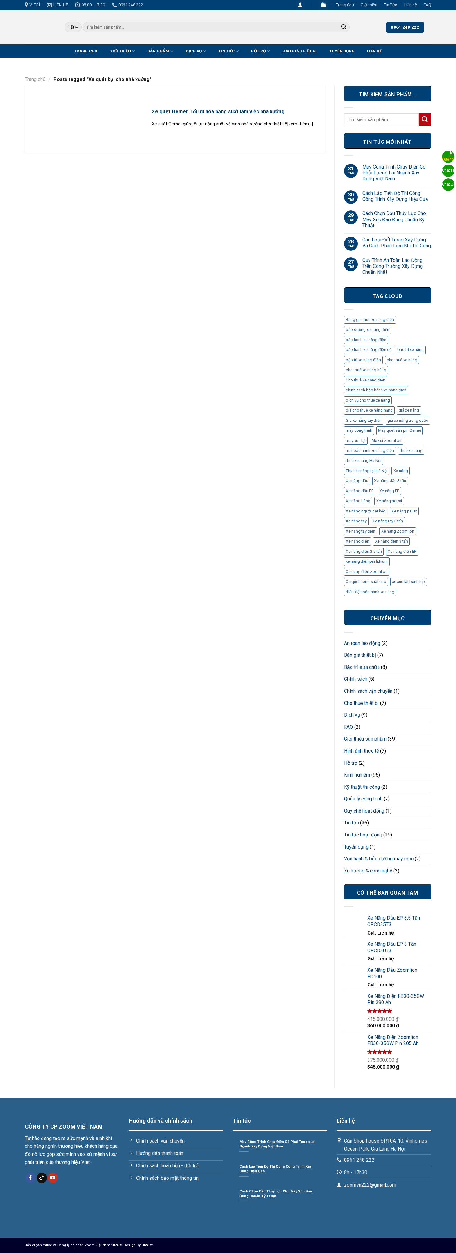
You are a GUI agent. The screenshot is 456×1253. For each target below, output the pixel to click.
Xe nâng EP (389, 491)
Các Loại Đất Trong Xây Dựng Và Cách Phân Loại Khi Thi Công (396, 243)
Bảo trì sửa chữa (362, 667)
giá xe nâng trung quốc (407, 420)
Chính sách (355, 679)
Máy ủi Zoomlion (386, 440)
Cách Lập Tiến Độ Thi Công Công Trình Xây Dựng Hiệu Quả (395, 196)
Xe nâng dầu (357, 480)
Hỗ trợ (258, 51)
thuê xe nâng (411, 450)
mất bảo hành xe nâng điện (370, 450)
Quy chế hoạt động (364, 811)
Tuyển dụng (342, 51)
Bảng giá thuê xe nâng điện (370, 319)
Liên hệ (410, 4)
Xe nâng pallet (404, 511)
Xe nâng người (389, 500)
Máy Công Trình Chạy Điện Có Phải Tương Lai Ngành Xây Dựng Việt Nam (394, 173)
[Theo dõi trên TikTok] (42, 1178)
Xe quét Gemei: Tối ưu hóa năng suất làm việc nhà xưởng (218, 112)
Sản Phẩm (158, 51)
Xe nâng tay (356, 521)
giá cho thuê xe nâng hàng (369, 410)
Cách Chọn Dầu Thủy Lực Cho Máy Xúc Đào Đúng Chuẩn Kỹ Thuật (394, 219)
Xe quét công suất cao (366, 581)
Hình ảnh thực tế (361, 751)
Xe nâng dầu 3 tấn (390, 480)
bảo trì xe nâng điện (363, 360)
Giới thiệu (369, 4)
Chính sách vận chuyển (368, 691)
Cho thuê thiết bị (361, 703)
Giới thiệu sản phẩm (365, 739)
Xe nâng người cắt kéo (366, 511)
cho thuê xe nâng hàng (366, 369)
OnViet (147, 1245)
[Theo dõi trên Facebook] (30, 1178)
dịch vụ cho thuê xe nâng (368, 400)
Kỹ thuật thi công (362, 787)
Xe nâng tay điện (360, 531)
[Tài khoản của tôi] (300, 5)
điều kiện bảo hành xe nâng (370, 591)
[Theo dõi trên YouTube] (53, 1178)
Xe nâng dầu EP (359, 491)
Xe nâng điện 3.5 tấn (364, 551)
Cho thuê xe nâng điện (365, 380)
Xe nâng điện (357, 541)
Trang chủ (35, 79)
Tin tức (351, 823)
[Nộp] (343, 27)
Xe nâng (400, 470)
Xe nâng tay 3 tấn (388, 521)
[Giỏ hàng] (323, 5)
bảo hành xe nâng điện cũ (368, 349)
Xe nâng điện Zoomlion (366, 571)
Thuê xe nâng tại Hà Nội (366, 470)
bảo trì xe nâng (410, 349)
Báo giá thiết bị (299, 51)
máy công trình (359, 430)
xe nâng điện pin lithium (367, 561)
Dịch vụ (194, 51)
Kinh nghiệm (357, 775)
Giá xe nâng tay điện (364, 420)
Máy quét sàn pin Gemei (399, 430)
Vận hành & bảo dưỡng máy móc (379, 859)
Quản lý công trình (363, 799)
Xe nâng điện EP (402, 551)
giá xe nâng (409, 410)
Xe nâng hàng (358, 500)
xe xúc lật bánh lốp (408, 581)
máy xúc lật (356, 440)
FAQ (427, 4)
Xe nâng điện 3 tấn (391, 541)
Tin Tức (390, 4)
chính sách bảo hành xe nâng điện (376, 390)
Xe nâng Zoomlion (397, 531)
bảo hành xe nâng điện (366, 339)
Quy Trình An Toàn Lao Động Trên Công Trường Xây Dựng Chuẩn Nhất (392, 266)
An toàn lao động (362, 643)
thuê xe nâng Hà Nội (363, 460)
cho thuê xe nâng (402, 360)
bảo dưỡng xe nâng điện (367, 329)
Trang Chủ (345, 4)
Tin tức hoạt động (363, 835)
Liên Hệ (374, 51)
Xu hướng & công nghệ (368, 871)
